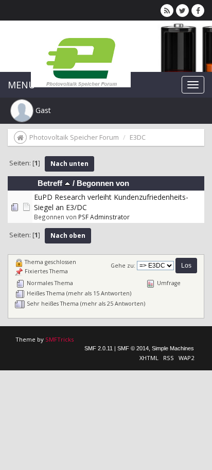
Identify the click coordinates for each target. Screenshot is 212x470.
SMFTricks (59, 339)
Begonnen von (103, 183)
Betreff (51, 183)
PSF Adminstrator (104, 217)
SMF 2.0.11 (98, 348)
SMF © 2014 (133, 348)
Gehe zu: (123, 265)
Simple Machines (173, 348)
